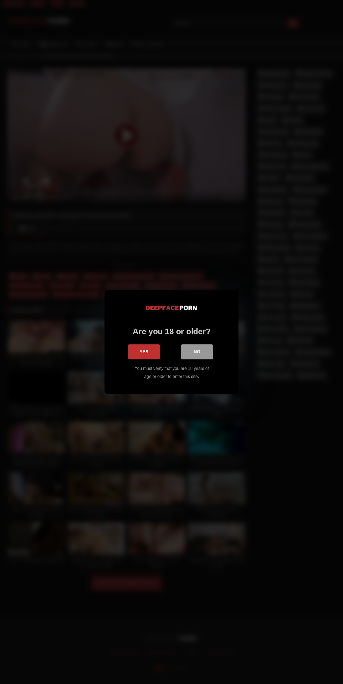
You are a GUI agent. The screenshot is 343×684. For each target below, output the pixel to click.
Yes (144, 352)
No (197, 352)
